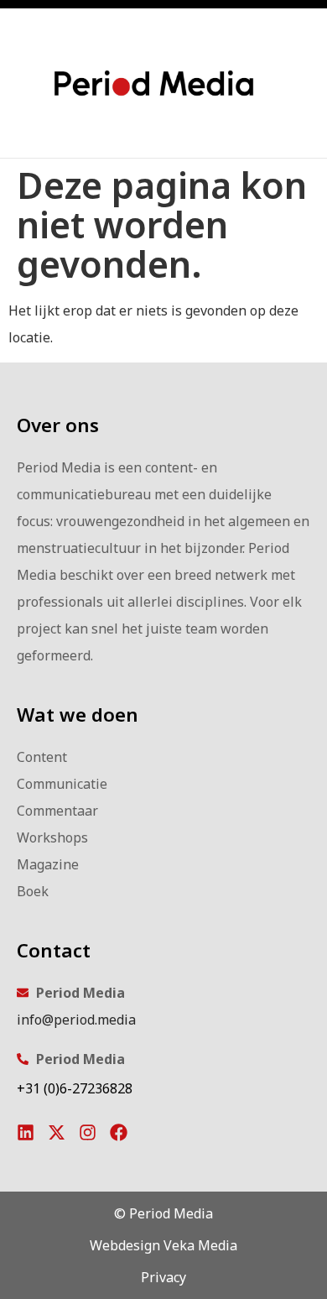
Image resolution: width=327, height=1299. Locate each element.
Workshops (52, 837)
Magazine (48, 864)
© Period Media (163, 1213)
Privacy (163, 1277)
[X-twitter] (56, 1132)
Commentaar (57, 810)
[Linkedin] (25, 1132)
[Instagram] (87, 1132)
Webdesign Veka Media (163, 1245)
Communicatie (62, 784)
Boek (33, 891)
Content (42, 757)
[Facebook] (118, 1132)
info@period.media (76, 1019)
